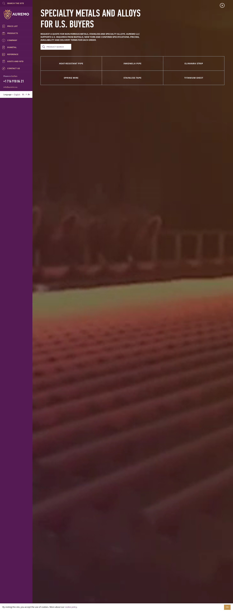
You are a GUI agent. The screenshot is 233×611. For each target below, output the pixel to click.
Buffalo (14, 76)
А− (23, 94)
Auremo (16, 14)
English (17, 94)
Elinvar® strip (194, 63)
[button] (222, 5)
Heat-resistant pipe (71, 63)
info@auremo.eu (10, 87)
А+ (29, 94)
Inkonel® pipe (132, 63)
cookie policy (71, 607)
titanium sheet (193, 77)
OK (227, 607)
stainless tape (132, 77)
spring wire (71, 77)
